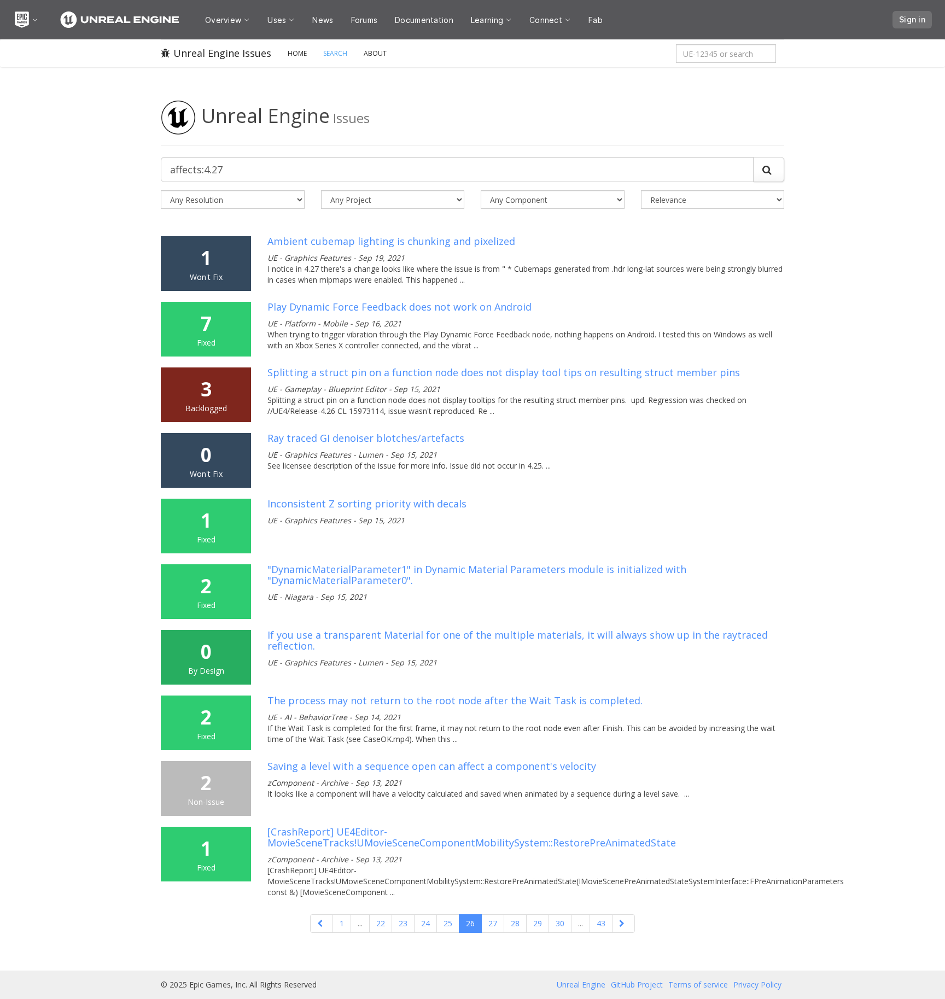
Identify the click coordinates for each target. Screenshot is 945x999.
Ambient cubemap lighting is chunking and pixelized (391, 241)
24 (425, 923)
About (375, 53)
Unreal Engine (581, 984)
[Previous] (321, 923)
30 (560, 923)
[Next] (623, 923)
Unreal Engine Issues (222, 53)
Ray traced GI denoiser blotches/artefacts (365, 438)
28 (515, 923)
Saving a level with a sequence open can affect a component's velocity (431, 766)
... (360, 923)
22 (380, 923)
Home (297, 53)
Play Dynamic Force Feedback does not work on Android (399, 306)
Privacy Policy (757, 984)
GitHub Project (637, 984)
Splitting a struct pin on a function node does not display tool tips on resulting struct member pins (503, 372)
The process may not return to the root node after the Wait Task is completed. (455, 700)
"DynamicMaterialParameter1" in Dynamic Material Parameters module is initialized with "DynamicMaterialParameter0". (476, 575)
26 (470, 923)
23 (403, 923)
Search (335, 53)
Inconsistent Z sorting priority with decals (366, 503)
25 (448, 923)
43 (601, 923)
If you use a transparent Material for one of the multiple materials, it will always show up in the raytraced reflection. (517, 640)
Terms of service (698, 984)
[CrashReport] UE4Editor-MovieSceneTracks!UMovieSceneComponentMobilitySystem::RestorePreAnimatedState (471, 837)
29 (537, 923)
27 (492, 923)
